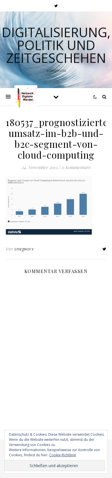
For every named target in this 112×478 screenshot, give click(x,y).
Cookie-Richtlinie (62, 455)
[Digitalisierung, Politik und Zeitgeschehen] (25, 96)
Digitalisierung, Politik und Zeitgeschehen (56, 45)
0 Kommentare (75, 167)
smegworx (24, 249)
